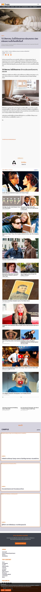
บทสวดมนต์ (35, 6)
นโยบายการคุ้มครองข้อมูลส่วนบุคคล (8, 553)
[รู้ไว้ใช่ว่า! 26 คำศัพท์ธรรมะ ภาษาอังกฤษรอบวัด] (20, 507)
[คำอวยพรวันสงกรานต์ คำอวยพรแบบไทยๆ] (20, 474)
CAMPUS (2, 35)
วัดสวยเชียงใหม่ (5, 563)
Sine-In (24, 164)
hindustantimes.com (12, 139)
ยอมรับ (2, 590)
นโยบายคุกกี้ (4, 552)
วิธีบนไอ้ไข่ (4, 570)
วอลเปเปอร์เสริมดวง (25, 6)
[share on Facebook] (6, 55)
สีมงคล (3, 577)
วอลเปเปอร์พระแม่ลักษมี (6, 574)
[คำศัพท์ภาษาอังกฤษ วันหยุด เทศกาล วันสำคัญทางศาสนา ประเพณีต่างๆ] (20, 444)
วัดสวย (30, 6)
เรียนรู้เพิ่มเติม (8, 590)
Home (3, 51)
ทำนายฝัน (8, 6)
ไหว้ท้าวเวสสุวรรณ (5, 571)
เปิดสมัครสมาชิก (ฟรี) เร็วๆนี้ (20, 543)
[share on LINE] (11, 55)
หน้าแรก (4, 6)
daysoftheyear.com (5, 139)
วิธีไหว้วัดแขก (4, 573)
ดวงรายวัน (4, 567)
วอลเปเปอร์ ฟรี (4, 575)
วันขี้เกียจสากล (20, 158)
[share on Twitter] (8, 55)
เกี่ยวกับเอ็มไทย (5, 556)
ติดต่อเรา (3, 554)
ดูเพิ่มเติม (38, 429)
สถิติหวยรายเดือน (5, 566)
